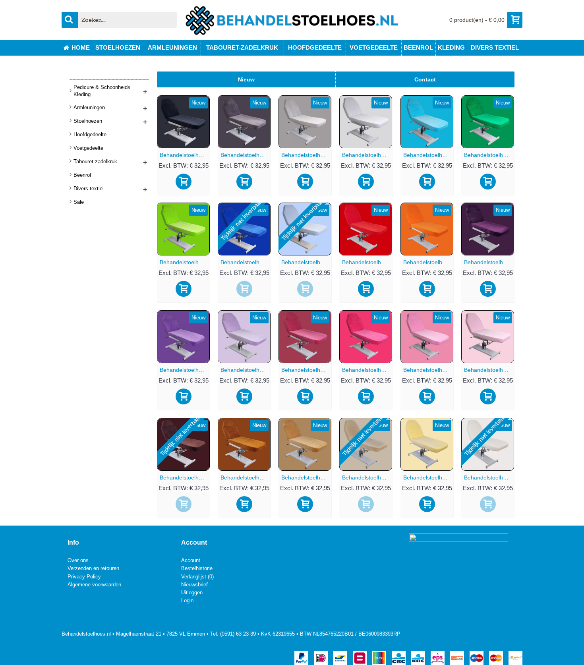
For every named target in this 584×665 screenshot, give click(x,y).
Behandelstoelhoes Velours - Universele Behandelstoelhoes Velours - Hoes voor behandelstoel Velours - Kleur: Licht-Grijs (367, 155)
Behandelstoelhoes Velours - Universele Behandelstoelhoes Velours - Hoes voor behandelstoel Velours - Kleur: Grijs (306, 155)
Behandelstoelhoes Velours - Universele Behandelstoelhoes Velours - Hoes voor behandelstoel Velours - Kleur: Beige (367, 477)
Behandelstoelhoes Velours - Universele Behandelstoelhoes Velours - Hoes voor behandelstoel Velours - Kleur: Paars (185, 370)
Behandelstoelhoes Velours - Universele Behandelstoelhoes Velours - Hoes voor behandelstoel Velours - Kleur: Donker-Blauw (245, 262)
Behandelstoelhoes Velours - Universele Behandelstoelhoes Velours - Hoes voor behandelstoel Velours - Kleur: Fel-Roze (367, 370)
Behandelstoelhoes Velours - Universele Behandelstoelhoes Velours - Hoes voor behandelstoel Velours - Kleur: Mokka (306, 477)
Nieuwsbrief (194, 585)
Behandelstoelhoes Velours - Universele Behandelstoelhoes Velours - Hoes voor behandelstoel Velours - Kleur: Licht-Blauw (306, 262)
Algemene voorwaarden (94, 585)
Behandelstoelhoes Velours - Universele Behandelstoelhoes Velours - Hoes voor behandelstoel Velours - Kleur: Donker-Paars (489, 262)
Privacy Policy (84, 577)
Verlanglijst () (197, 577)
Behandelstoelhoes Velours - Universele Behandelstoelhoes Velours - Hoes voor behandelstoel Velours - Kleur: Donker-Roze (306, 370)
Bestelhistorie (197, 568)
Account (190, 560)
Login (187, 600)
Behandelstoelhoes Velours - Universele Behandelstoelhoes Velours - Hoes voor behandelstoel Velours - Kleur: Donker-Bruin (185, 477)
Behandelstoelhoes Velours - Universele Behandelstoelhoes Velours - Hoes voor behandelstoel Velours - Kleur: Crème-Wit (489, 477)
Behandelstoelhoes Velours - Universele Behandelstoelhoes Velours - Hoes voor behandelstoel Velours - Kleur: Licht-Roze (489, 370)
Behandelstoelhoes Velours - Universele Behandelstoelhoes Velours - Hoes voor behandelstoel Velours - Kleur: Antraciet (245, 155)
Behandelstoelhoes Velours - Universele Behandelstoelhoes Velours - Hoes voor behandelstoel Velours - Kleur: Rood (367, 262)
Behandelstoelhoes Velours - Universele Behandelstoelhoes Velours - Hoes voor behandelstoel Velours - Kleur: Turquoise (428, 155)
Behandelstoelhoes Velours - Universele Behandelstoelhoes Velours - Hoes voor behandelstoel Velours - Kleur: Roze (428, 370)
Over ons (78, 560)
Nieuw (246, 79)
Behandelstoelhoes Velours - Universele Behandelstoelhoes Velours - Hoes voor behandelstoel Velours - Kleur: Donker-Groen (489, 155)
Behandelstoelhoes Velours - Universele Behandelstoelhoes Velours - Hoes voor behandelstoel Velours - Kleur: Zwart (185, 155)
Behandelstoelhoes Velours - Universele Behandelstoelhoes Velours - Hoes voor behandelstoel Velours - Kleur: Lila (245, 370)
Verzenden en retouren (93, 568)
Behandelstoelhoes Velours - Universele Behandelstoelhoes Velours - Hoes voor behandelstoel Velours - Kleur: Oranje (428, 262)
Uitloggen (192, 592)
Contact (425, 79)
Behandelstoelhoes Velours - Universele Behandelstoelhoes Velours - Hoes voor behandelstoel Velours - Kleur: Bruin (245, 477)
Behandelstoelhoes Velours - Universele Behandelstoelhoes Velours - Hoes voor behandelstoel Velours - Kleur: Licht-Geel (428, 477)
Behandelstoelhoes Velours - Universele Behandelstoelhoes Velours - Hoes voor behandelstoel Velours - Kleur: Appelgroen (185, 262)
